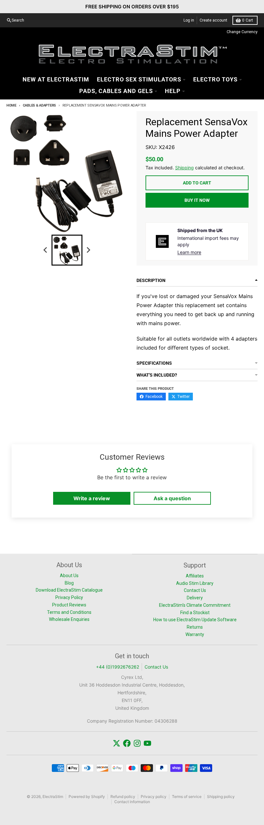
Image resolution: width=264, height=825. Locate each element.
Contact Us (156, 667)
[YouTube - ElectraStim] (147, 743)
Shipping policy (221, 796)
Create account (213, 20)
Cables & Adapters (39, 105)
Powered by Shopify (87, 796)
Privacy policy (153, 796)
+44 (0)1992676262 (117, 667)
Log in (189, 20)
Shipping (184, 167)
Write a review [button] (91, 498)
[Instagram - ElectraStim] (137, 743)
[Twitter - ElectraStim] (116, 743)
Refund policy (122, 796)
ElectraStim (52, 796)
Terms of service (187, 796)
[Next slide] (88, 250)
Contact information (132, 801)
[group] (67, 250)
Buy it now (197, 200)
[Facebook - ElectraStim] (127, 743)
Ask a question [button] (172, 498)
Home (11, 105)
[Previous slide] (45, 250)
